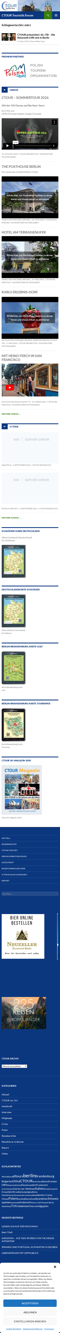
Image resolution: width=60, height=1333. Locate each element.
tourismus (6, 1206)
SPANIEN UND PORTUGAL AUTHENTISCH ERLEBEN (30, 1247)
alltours (17, 1176)
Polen (5, 1130)
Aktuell (6, 838)
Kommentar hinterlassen (25, 222)
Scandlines (42, 1198)
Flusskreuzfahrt (29, 1185)
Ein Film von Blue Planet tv (16, 402)
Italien (39, 1188)
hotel (32, 1189)
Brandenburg (44, 1176)
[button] (55, 1266)
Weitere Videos (11, 414)
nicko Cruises (46, 1195)
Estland (19, 1185)
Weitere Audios (11, 517)
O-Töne (14, 426)
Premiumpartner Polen (14, 856)
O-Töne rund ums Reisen (14, 874)
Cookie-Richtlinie (13, 1329)
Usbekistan (22, 1206)
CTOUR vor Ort (10, 850)
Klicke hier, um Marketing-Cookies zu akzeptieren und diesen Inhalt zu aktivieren (30, 197)
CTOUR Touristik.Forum (17, 15)
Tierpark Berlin (47, 1202)
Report (6, 880)
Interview (7, 1112)
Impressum (49, 1329)
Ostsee (5, 1199)
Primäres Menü (56, 15)
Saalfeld (6, 465)
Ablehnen (30, 1312)
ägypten (43, 1206)
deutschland (37, 1181)
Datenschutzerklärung (32, 1329)
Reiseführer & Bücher (13, 868)
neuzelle (36, 1195)
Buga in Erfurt (10, 508)
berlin (29, 1175)
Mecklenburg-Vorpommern (14, 1195)
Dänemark (11, 1185)
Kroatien (17, 1191)
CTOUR (26, 1181)
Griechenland (8, 1189)
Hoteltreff (8, 862)
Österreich (34, 1206)
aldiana (9, 1177)
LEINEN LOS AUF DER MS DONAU (20, 1226)
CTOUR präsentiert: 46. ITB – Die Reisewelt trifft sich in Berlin (36, 36)
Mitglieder (7, 1118)
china (16, 1181)
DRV (4, 1184)
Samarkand (30, 1199)
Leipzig (25, 1191)
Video (5, 1153)
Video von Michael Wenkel (16, 219)
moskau (29, 1195)
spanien (6, 1202)
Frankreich (42, 1185)
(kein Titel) (7, 1232)
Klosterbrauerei (51, 1189)
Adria (4, 1177)
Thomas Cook (35, 1202)
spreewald (15, 1202)
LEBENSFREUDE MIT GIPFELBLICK (20, 1253)
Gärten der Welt (22, 1188)
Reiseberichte (9, 844)
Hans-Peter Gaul (37, 41)
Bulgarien (7, 1181)
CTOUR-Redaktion (28, 154)
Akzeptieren (30, 1303)
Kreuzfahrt (7, 1191)
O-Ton (5, 1124)
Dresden (52, 1181)
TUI (13, 1206)
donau (45, 1181)
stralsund (24, 1202)
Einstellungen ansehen (30, 1321)
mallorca (33, 1192)
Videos (14, 89)
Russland (21, 1199)
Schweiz (53, 1198)
